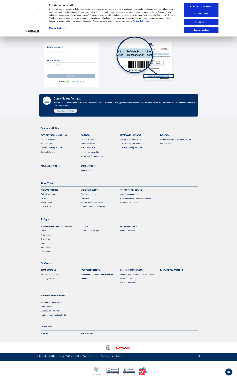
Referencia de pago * (55, 47)
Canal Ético (105, 356)
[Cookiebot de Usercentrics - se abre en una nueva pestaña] (33, 32)
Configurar (199, 22)
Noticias (44, 333)
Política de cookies (73, 356)
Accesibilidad (117, 356)
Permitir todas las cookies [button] (201, 6)
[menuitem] (50, 356)
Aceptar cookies (201, 14)
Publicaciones (87, 333)
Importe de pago (53, 60)
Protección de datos (90, 356)
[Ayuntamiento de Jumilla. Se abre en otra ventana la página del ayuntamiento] (108, 347)
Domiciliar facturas (65, 111)
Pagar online (71, 76)
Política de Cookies (141, 21)
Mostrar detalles (56, 28)
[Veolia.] (123, 347)
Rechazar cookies (201, 30)
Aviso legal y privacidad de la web (50, 356)
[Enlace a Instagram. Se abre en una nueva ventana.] (199, 356)
